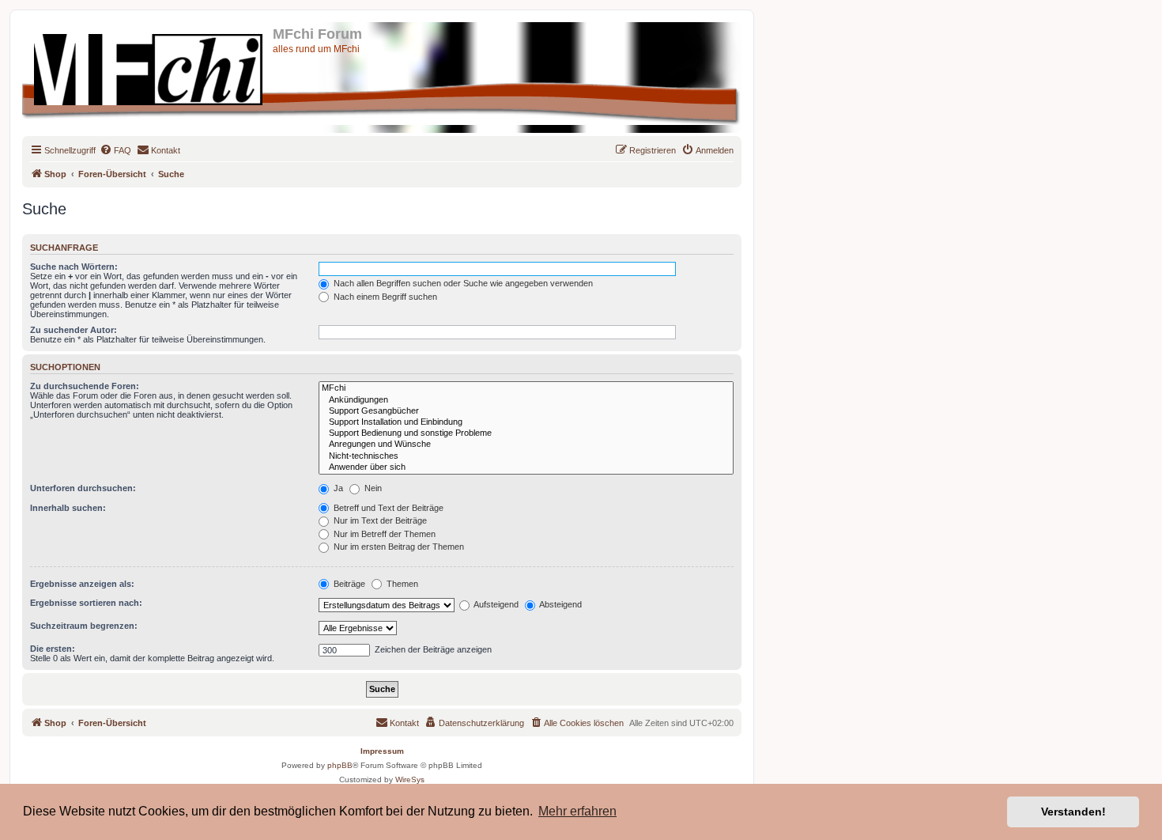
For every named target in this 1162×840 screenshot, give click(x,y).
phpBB (340, 765)
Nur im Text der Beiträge (379, 520)
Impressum (382, 751)
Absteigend (560, 604)
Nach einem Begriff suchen (384, 296)
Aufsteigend (495, 604)
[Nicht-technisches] (526, 456)
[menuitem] (115, 150)
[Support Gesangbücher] (526, 411)
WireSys (409, 779)
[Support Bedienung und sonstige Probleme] (526, 433)
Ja (337, 488)
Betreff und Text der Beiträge (387, 508)
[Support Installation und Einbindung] (526, 422)
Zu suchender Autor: (73, 330)
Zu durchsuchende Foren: (84, 386)
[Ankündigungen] (526, 400)
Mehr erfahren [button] (577, 811)
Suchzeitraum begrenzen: (84, 625)
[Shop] (149, 66)
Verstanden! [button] (1073, 811)
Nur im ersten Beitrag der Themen (397, 546)
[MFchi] (526, 388)
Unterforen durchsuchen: (83, 488)
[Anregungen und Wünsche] (526, 444)
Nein (372, 488)
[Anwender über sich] (526, 467)
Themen (401, 583)
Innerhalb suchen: (68, 508)
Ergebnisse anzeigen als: (82, 583)
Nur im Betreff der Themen (383, 534)
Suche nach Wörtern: (74, 266)
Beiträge (348, 583)
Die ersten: (52, 648)
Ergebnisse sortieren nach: (86, 602)
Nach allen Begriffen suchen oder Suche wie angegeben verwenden (462, 283)
